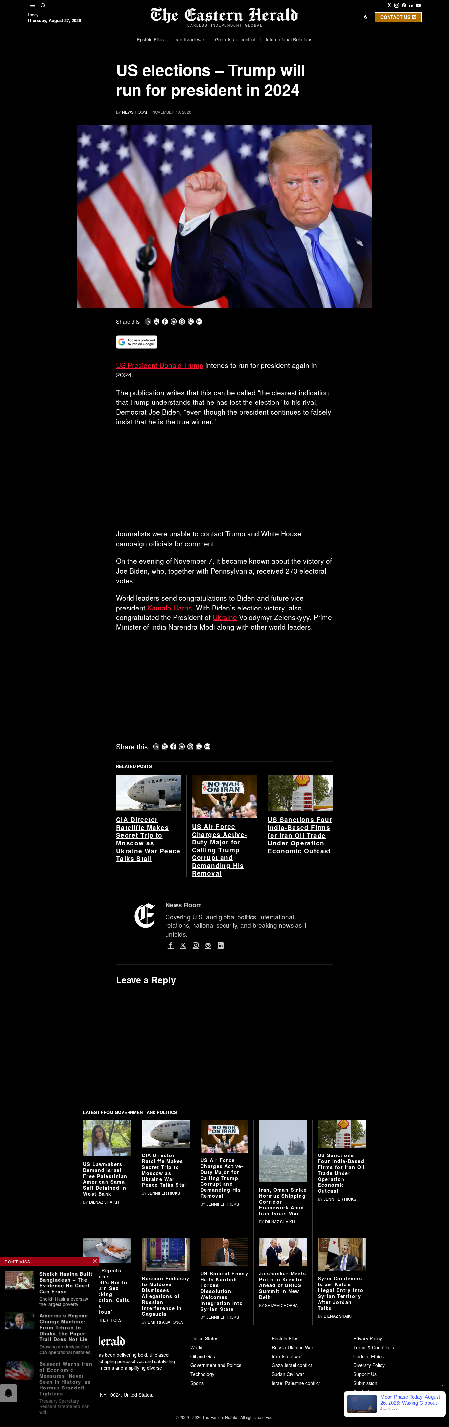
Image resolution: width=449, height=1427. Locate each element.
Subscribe (273, 73)
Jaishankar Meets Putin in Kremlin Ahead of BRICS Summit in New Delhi (282, 1382)
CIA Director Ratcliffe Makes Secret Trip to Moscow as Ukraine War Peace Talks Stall (148, 936)
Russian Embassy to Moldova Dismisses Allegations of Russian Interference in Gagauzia (165, 1393)
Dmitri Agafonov (166, 1418)
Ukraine (225, 617)
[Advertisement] (224, 480)
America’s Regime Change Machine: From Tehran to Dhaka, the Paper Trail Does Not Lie (63, 1326)
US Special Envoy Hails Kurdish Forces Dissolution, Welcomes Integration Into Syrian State (224, 1388)
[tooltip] (389, 5)
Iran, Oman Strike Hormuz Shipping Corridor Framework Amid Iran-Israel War (283, 1298)
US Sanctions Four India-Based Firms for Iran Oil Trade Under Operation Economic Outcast (300, 932)
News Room (134, 112)
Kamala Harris (169, 607)
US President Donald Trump (159, 365)
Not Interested (219, 73)
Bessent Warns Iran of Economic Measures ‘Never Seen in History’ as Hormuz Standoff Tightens (65, 1377)
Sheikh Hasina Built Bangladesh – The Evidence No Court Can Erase (66, 1282)
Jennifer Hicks (164, 1289)
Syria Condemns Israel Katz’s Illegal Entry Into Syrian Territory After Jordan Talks (341, 1390)
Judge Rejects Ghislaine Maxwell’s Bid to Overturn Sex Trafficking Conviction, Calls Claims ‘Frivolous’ (106, 1388)
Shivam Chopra (281, 1402)
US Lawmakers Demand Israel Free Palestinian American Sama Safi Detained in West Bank (105, 1276)
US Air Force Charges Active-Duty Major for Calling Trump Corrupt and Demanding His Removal (219, 947)
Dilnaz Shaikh (104, 1299)
